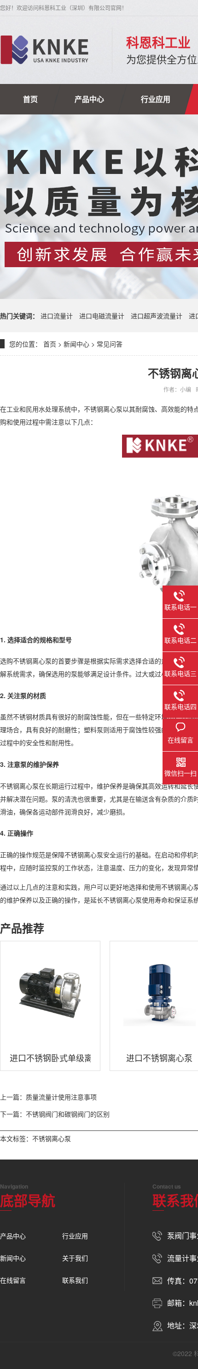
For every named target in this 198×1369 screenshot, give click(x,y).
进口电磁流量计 (101, 315)
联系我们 (75, 1280)
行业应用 (155, 99)
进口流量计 (57, 315)
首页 (30, 99)
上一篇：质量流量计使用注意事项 (48, 1096)
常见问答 (109, 343)
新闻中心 (76, 343)
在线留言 (13, 1280)
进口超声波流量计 (156, 315)
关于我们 (75, 1257)
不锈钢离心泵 (51, 1138)
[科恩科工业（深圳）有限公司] (44, 50)
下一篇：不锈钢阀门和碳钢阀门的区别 (55, 1113)
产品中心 (89, 99)
